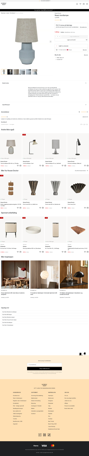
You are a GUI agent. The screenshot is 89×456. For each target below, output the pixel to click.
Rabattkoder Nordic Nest (54, 429)
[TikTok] (49, 434)
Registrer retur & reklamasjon (19, 400)
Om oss (66, 395)
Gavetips (50, 418)
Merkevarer (51, 398)
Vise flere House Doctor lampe (9, 319)
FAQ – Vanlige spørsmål (18, 405)
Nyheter (50, 408)
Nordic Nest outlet (69, 408)
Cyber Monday (51, 426)
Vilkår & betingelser (17, 413)
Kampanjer (50, 403)
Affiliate (66, 403)
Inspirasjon (50, 395)
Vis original (12, 124)
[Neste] (50, 41)
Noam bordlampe (19, 13)
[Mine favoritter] (80, 4)
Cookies (15, 418)
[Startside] (3, 4)
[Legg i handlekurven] (20, 165)
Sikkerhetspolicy (17, 416)
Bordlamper (12, 13)
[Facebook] (40, 434)
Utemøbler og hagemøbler (37, 411)
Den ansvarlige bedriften (70, 398)
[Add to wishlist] (18, 166)
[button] (58, 20)
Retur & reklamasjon (17, 398)
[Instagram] (44, 434)
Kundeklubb (16, 403)
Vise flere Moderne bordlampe (9, 311)
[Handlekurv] (83, 4)
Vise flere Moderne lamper (8, 317)
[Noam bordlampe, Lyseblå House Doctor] (26, 41)
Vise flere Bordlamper (7, 322)
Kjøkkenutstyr (34, 398)
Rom (49, 416)
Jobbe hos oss (68, 400)
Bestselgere (51, 411)
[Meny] (87, 4)
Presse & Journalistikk (70, 405)
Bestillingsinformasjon (18, 408)
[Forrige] (2, 41)
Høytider (50, 413)
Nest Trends (51, 421)
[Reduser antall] (56, 36)
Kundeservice (16, 395)
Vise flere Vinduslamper (7, 325)
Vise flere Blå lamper (7, 314)
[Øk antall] (60, 36)
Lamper (7, 13)
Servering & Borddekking (37, 395)
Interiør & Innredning (35, 400)
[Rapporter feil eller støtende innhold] (87, 124)
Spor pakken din (17, 411)
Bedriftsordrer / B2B (17, 421)
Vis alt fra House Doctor (80, 170)
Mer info (85, 49)
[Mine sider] (77, 4)
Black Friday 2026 (52, 423)
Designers (50, 400)
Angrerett (15, 423)
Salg (49, 405)
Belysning (3, 13)
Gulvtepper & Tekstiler (36, 405)
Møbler (32, 408)
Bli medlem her (83, 27)
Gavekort (33, 413)
